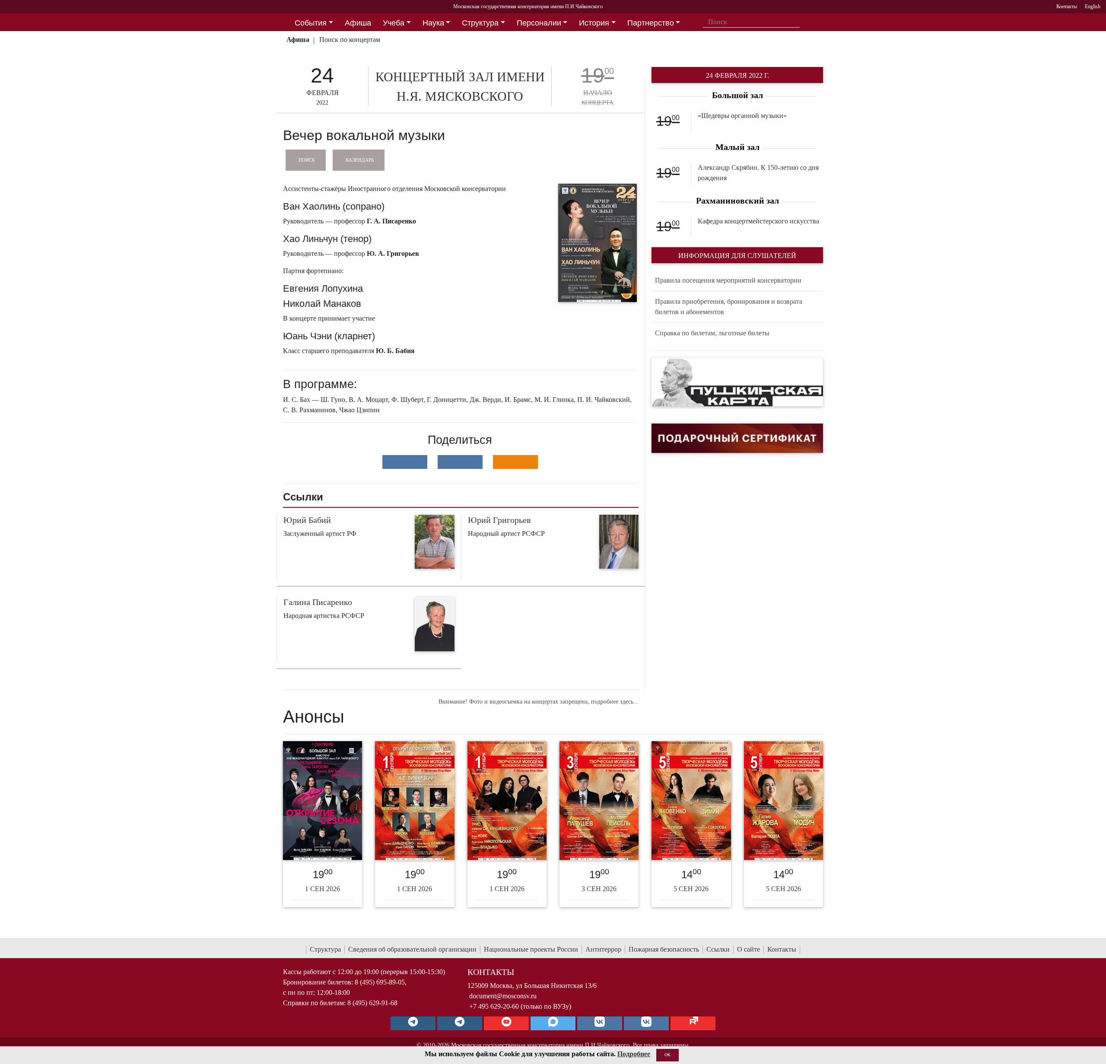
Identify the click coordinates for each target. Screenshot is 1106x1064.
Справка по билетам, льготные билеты (712, 333)
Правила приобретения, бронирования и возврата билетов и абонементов (728, 306)
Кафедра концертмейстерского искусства (758, 221)
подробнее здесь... (615, 701)
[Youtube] (506, 1023)
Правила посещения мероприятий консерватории (728, 280)
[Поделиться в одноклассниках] (515, 462)
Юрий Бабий (307, 520)
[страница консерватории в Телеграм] (413, 1023)
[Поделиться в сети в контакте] (404, 462)
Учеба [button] (393, 23)
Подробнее (633, 1054)
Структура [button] (480, 23)
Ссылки (718, 949)
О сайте (748, 949)
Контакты (781, 949)
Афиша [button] (358, 23)
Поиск (307, 159)
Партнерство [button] (650, 23)
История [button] (594, 23)
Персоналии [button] (539, 23)
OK (667, 1054)
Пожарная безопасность (664, 949)
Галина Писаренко (317, 602)
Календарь (360, 159)
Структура (325, 949)
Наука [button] (433, 23)
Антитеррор (603, 949)
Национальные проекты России (531, 949)
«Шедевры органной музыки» (742, 115)
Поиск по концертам (349, 39)
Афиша (297, 39)
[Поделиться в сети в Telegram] (460, 462)
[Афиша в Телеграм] (693, 1023)
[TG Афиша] (459, 1023)
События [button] (311, 23)
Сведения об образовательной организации (412, 949)
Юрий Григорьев (499, 520)
